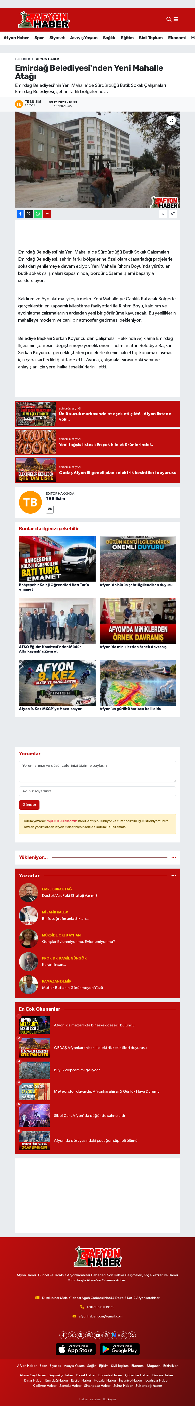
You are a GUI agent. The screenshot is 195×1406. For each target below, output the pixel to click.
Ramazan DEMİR (56, 981)
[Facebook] (63, 1335)
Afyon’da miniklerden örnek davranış (133, 647)
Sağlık (109, 37)
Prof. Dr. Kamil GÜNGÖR (64, 958)
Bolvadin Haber (110, 1375)
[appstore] (75, 1349)
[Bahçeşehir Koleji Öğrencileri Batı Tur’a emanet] (57, 559)
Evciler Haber (81, 1380)
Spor (39, 37)
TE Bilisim (55, 499)
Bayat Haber (86, 1375)
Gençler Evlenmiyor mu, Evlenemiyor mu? (78, 942)
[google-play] (119, 1349)
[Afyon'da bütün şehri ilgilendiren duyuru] (138, 559)
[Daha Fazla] (47, 214)
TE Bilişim (109, 1399)
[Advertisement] (97, 1195)
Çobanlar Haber (137, 1375)
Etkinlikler (170, 1366)
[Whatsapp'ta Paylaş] (38, 214)
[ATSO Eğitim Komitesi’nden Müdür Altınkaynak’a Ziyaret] (57, 621)
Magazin (154, 1366)
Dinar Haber (33, 1380)
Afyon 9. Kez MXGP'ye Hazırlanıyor (50, 709)
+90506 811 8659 (101, 1307)
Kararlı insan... (54, 965)
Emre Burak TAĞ (57, 889)
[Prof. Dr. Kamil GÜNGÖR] (28, 961)
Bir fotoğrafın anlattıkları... (65, 919)
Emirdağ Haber (56, 1380)
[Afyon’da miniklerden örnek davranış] (138, 621)
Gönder (29, 805)
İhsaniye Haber (130, 1380)
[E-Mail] (50, 509)
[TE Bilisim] (30, 502)
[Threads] (106, 1335)
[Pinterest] (80, 1335)
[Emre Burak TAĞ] (28, 892)
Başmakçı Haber (61, 1375)
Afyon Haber (16, 37)
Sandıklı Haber (70, 1385)
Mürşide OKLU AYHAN (61, 935)
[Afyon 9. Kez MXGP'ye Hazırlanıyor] (57, 683)
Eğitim (127, 37)
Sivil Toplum (150, 37)
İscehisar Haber (157, 1380)
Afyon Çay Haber (33, 1375)
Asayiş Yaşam (83, 37)
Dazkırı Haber (162, 1375)
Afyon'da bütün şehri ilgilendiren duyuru (136, 585)
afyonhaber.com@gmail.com (100, 1316)
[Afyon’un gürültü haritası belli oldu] (138, 683)
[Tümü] (173, 858)
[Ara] (168, 20)
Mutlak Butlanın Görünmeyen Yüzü (72, 988)
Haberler (22, 59)
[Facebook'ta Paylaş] (20, 214)
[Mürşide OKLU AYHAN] (28, 938)
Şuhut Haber (123, 1385)
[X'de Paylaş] (29, 214)
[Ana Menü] (176, 20)
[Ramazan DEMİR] (28, 985)
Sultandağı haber (149, 1385)
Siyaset (57, 37)
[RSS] (132, 1335)
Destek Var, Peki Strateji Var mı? (70, 896)
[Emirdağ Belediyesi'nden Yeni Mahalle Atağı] (97, 160)
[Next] (115, 1335)
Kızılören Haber (45, 1385)
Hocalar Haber (105, 1380)
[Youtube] (98, 1335)
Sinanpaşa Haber (97, 1385)
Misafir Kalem (55, 912)
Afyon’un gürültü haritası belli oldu (130, 709)
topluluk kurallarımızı (62, 821)
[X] (72, 1335)
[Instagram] (89, 1335)
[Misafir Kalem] (28, 915)
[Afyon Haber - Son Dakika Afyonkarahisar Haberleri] (44, 20)
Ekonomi (177, 37)
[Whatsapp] (123, 1335)
